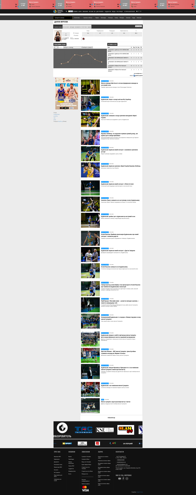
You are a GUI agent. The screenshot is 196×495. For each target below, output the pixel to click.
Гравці (116, 17)
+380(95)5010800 (120, 460)
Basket (70, 456)
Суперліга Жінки (85, 459)
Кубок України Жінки (86, 464)
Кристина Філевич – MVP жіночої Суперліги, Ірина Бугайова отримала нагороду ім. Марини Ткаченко (118, 352)
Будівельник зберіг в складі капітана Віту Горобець (116, 99)
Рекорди (122, 17)
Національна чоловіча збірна (103, 457)
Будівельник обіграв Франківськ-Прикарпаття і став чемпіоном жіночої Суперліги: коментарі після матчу (119, 368)
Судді (133, 17)
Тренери (128, 17)
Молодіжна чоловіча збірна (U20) (104, 464)
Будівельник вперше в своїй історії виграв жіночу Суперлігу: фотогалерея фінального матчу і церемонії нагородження (118, 336)
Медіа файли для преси (58, 476)
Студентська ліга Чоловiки (86, 468)
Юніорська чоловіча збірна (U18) (104, 472)
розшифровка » (138, 73)
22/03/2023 (111, 53)
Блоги (69, 473)
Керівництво (57, 459)
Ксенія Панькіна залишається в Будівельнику (114, 267)
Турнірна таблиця (87, 17)
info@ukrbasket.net (121, 462)
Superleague (71, 459)
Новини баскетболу (71, 462)
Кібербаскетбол (72, 471)
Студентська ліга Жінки (87, 471)
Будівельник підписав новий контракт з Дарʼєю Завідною (118, 250)
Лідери (97, 17)
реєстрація (120, 11)
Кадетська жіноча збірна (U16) (103, 484)
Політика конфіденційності (86, 480)
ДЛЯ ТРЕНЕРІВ (99, 11)
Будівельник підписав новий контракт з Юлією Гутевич (117, 184)
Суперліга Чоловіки (86, 456)
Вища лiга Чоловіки (86, 461)
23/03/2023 (111, 49)
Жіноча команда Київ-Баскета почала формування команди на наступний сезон (119, 84)
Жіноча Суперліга (33, 2)
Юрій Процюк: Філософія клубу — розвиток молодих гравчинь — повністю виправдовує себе (120, 302)
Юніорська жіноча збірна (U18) (103, 476)
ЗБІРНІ (80, 11)
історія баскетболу (129, 11)
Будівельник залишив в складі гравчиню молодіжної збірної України (119, 116)
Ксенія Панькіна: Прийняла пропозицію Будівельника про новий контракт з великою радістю (119, 235)
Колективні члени (58, 464)
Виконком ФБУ (57, 456)
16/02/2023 (111, 69)
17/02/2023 (111, 65)
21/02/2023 (111, 61)
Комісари (139, 17)
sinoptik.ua (60, 121)
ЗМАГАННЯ (85, 11)
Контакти (56, 469)
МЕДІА (114, 11)
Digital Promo (140, 492)
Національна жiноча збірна (104, 460)
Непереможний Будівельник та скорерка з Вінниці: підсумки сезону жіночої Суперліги (121, 318)
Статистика (77, 17)
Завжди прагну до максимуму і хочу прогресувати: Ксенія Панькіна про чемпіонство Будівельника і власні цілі (120, 286)
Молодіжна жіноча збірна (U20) (104, 468)
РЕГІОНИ (91, 11)
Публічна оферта (86, 483)
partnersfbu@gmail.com (122, 464)
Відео (103, 399)
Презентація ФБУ (58, 467)
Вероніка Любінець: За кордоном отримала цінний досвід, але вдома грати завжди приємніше (119, 134)
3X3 (94, 11)
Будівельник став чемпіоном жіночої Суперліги (115, 385)
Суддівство (71, 468)
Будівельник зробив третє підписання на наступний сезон (118, 216)
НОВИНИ (75, 11)
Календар (103, 17)
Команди (110, 17)
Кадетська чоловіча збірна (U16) (104, 480)
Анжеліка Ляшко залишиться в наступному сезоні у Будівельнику (120, 200)
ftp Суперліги (57, 472)
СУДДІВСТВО (108, 11)
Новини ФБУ (71, 466)
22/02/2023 (111, 57)
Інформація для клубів (57, 480)
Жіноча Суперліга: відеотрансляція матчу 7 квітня (115, 402)
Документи (56, 461)
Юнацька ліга (85, 473)
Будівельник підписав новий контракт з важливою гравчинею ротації (119, 151)
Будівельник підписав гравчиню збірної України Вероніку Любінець (120, 166)
